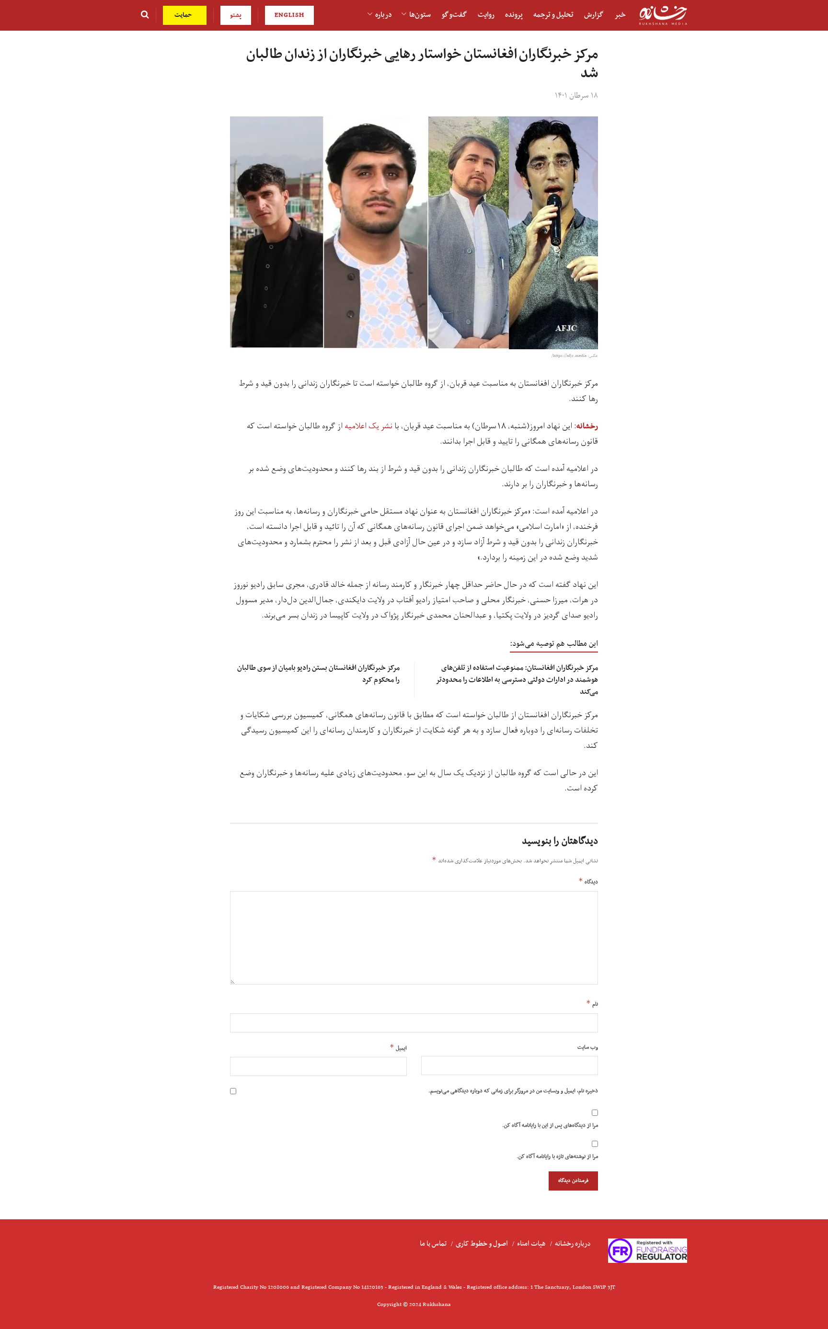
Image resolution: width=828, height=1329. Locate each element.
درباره (383, 15)
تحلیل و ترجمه (553, 15)
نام (592, 1003)
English (289, 15)
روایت (486, 15)
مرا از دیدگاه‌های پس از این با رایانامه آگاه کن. (550, 1125)
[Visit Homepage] (663, 15)
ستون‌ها (420, 15)
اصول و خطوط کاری (482, 1243)
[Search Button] (145, 15)
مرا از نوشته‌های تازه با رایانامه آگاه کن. (557, 1156)
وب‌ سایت (587, 1047)
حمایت (184, 15)
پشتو (236, 15)
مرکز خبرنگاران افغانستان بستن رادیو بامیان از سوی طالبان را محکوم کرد (318, 674)
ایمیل (398, 1048)
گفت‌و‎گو (454, 15)
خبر (620, 15)
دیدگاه (588, 881)
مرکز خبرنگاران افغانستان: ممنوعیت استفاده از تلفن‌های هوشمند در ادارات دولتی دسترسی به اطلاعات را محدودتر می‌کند (517, 680)
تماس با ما (433, 1243)
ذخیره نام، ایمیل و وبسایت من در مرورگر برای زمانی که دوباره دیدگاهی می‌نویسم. (513, 1091)
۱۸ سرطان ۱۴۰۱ (576, 96)
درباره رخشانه (573, 1243)
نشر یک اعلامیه (368, 426)
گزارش (594, 15)
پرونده (514, 15)
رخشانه (587, 426)
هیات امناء (531, 1243)
